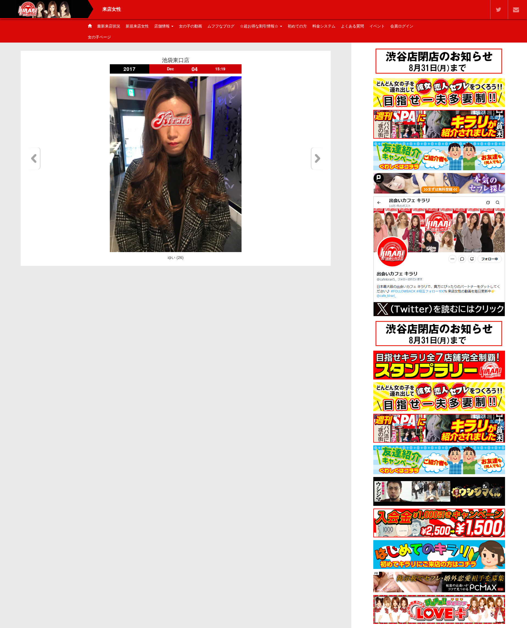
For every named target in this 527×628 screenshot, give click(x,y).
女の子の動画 (190, 26)
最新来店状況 (108, 26)
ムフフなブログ (221, 26)
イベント (377, 26)
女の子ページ (99, 37)
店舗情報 (162, 26)
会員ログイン (401, 26)
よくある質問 (352, 26)
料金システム (323, 26)
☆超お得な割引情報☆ (259, 26)
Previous (35, 158)
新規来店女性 (137, 26)
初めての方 (297, 26)
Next (317, 158)
